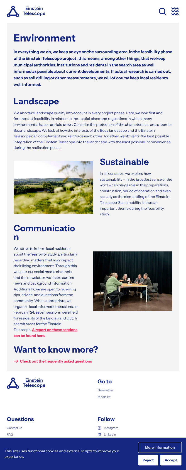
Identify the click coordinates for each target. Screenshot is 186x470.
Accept (171, 460)
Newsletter (105, 390)
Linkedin (110, 434)
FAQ (10, 434)
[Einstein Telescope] (26, 11)
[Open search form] (162, 11)
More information (160, 447)
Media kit (104, 397)
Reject (148, 460)
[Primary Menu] (175, 11)
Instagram (111, 428)
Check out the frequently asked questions (56, 361)
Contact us (14, 428)
